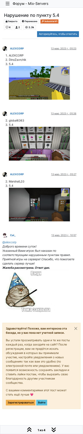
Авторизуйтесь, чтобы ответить (58, 33)
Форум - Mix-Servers (30, 3)
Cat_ (13, 235)
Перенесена (30, 21)
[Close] (75, 328)
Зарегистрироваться (21, 402)
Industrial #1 (50, 21)
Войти (41, 402)
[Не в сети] (6, 48)
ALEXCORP (17, 48)
